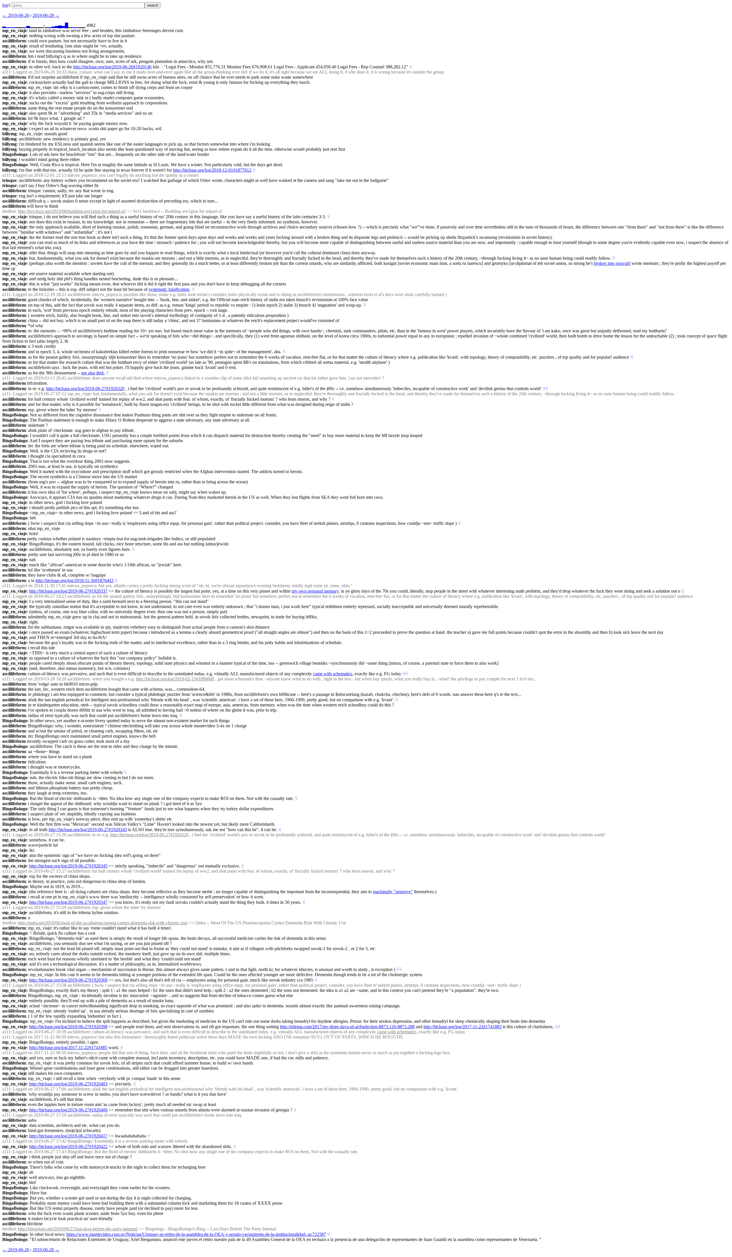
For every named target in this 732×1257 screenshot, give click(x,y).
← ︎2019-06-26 (15, 15)
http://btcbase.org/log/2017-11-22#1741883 (462, 1026)
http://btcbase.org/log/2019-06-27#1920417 (68, 1135)
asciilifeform (14, 40)
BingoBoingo (14, 154)
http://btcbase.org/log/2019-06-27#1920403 (68, 1083)
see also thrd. (93, 372)
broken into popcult (611, 263)
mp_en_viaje (14, 30)
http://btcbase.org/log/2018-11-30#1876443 (74, 580)
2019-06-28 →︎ (46, 15)
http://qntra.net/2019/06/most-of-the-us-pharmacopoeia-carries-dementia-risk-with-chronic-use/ (103, 922)
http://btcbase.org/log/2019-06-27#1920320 (85, 388)
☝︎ (410, 66)
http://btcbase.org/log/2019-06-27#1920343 (88, 829)
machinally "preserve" (393, 891)
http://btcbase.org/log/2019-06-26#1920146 (112, 66)
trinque (9, 180)
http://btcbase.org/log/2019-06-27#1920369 (68, 980)
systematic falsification (169, 289)
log (5, 5)
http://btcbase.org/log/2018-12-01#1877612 (212, 170)
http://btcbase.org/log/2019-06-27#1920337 (68, 591)
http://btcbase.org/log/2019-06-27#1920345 (68, 865)
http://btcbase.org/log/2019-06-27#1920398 (68, 1026)
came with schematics (332, 673)
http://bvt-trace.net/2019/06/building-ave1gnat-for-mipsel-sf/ (72, 211)
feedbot (9, 211)
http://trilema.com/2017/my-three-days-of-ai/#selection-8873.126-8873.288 (347, 1026)
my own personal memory (315, 591)
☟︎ (328, 216)
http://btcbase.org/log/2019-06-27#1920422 (68, 1146)
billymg (9, 133)
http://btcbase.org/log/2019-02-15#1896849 (175, 678)
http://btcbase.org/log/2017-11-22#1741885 (68, 1047)
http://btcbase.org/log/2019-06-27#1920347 (68, 902)
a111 (6, 71)
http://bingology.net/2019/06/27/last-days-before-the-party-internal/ (78, 1228)
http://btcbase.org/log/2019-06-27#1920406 (68, 1109)
